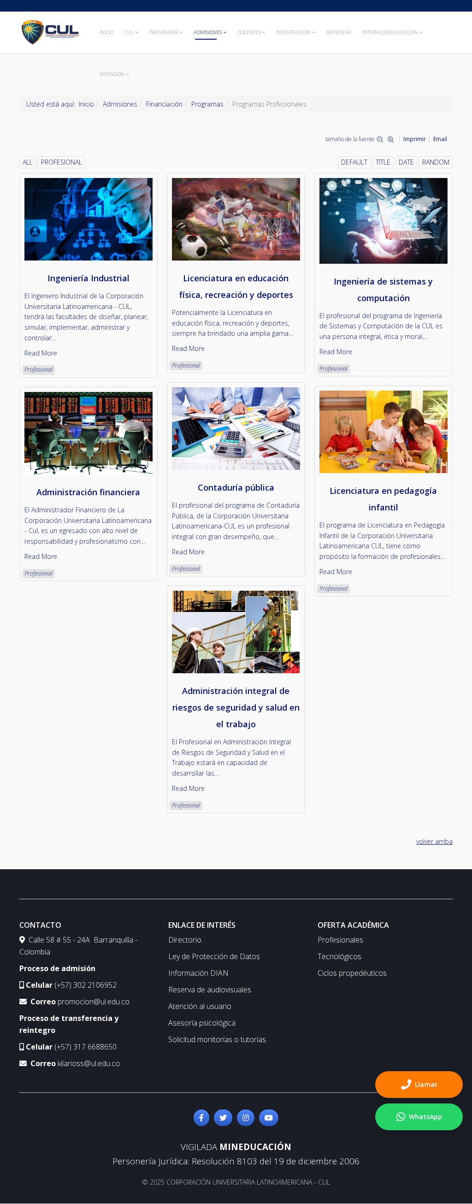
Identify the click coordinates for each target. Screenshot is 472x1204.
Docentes (248, 32)
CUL (129, 32)
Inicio (106, 32)
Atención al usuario (199, 1006)
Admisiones (208, 32)
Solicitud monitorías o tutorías (217, 1039)
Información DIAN (198, 973)
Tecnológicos (339, 956)
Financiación (164, 104)
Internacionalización (390, 32)
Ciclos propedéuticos (352, 973)
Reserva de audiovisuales (209, 990)
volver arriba (434, 841)
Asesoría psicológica (202, 1023)
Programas (163, 32)
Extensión (112, 74)
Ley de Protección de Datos (214, 956)
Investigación (293, 32)
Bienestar (338, 32)
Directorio (184, 940)
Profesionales (340, 940)
